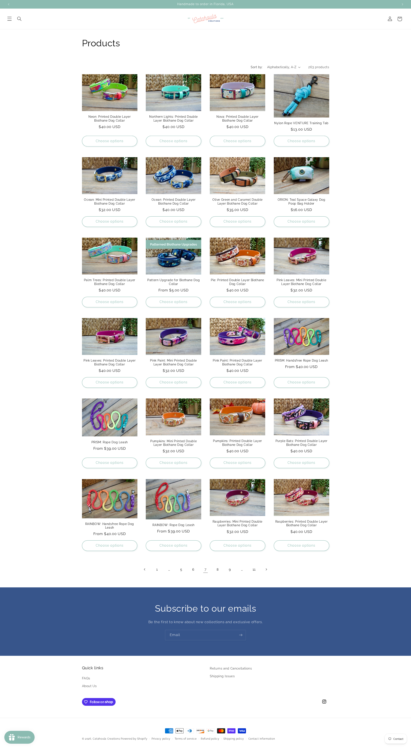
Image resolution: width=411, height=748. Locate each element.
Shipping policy (233, 738)
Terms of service (186, 738)
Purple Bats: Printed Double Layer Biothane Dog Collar (301, 442)
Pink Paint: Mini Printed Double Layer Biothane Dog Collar (173, 362)
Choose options (110, 141)
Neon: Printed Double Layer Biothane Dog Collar (109, 118)
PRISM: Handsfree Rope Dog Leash (301, 360)
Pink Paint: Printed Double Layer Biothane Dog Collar (237, 362)
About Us (89, 686)
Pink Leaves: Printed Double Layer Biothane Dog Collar (109, 362)
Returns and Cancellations (231, 668)
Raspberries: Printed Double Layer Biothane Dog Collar (301, 523)
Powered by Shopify (134, 738)
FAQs (86, 678)
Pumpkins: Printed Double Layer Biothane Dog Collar (237, 442)
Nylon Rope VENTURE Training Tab (301, 123)
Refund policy (210, 738)
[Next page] (266, 569)
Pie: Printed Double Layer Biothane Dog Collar (237, 282)
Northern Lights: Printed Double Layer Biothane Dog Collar (173, 118)
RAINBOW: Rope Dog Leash (173, 525)
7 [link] (205, 569)
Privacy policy (161, 738)
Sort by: (256, 67)
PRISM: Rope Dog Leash (109, 442)
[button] (9, 19)
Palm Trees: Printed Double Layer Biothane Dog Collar (109, 282)
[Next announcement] (402, 4)
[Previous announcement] (8, 4)
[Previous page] (145, 569)
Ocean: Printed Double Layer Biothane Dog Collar (174, 201)
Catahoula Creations (106, 738)
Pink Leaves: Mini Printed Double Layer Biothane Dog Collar (301, 282)
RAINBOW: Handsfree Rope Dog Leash (109, 525)
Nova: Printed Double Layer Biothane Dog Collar (237, 118)
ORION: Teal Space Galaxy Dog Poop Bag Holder (301, 201)
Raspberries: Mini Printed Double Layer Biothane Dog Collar (237, 523)
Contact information (261, 738)
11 (254, 569)
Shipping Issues (222, 676)
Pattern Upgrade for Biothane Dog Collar (173, 282)
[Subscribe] (241, 635)
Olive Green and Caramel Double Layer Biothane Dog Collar (237, 201)
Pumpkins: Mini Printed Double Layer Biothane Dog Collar (173, 443)
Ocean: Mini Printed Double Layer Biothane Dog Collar (109, 201)
